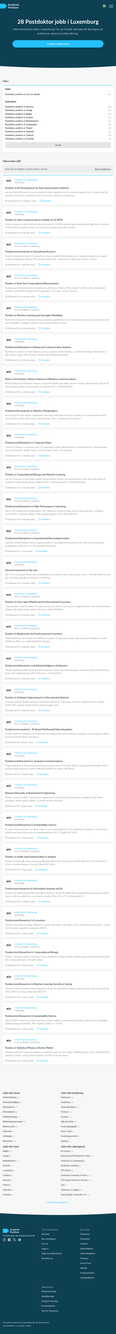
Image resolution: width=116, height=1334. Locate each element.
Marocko (8, 1180)
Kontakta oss (47, 1258)
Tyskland (8, 1175)
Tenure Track (67, 1131)
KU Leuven (67, 1151)
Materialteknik (10, 1111)
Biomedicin (9, 1141)
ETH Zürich (67, 1170)
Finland (7, 1184)
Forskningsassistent (70, 1136)
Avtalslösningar (47, 1296)
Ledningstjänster (87, 1277)
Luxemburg (19, 182)
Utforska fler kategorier (57, 1202)
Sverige (7, 1155)
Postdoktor (46, 200)
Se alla (58, 145)
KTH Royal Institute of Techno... (76, 1180)
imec (64, 1184)
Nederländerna (11, 1160)
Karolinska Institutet (71, 1165)
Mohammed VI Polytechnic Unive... (77, 1155)
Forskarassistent (87, 1272)
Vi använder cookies (23, 1325)
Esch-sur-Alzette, (22, 246)
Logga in (45, 1248)
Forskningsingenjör (70, 1126)
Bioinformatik (10, 1126)
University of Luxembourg (25, 179)
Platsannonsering (48, 1291)
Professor (66, 1111)
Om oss (44, 1243)
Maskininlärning (11, 1097)
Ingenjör (83, 1267)
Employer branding (49, 1301)
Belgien (7, 1151)
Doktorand (67, 1097)
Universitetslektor (70, 1107)
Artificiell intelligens (13, 1102)
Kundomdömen (48, 1305)
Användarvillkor (9, 1325)
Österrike (8, 1189)
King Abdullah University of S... (75, 1194)
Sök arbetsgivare (48, 1238)
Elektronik (9, 1131)
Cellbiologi (9, 1136)
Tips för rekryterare (49, 1310)
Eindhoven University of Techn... (76, 1175)
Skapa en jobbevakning (59, 43)
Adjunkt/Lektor (68, 1121)
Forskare (66, 1116)
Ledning (65, 1141)
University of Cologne (71, 1189)
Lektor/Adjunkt (86, 1248)
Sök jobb (45, 1234)
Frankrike (8, 1194)
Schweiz (8, 1165)
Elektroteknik (10, 1107)
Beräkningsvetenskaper (14, 1121)
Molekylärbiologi (11, 1116)
